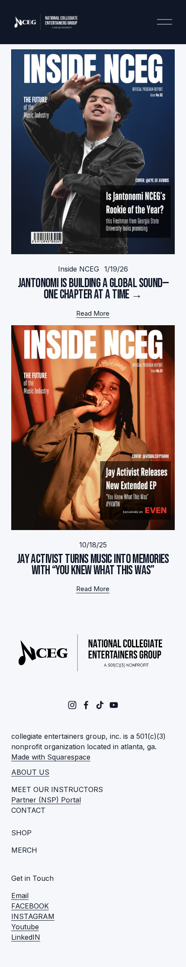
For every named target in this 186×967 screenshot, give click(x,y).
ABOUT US (30, 772)
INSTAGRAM (33, 916)
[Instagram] (72, 705)
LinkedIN (25, 937)
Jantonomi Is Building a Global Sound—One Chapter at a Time (93, 289)
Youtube (25, 926)
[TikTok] (100, 705)
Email (20, 895)
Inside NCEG (78, 269)
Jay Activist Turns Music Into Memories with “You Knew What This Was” (93, 565)
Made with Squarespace (50, 757)
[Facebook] (86, 705)
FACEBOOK (30, 906)
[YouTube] (113, 705)
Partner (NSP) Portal (46, 800)
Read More (92, 313)
